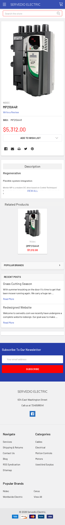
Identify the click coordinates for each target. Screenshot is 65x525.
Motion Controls (43, 453)
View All (38, 496)
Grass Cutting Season (17, 284)
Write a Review (11, 112)
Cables (38, 441)
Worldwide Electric (13, 496)
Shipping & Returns (13, 447)
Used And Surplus (44, 464)
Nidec (6, 491)
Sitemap (7, 470)
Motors (39, 458)
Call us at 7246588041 (32, 405)
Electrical (40, 447)
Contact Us (9, 453)
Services (7, 441)
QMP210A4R (32, 245)
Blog (5, 458)
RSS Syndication (11, 464)
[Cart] (62, 4)
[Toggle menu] (4, 4)
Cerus (37, 491)
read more (8, 298)
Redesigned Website (17, 307)
